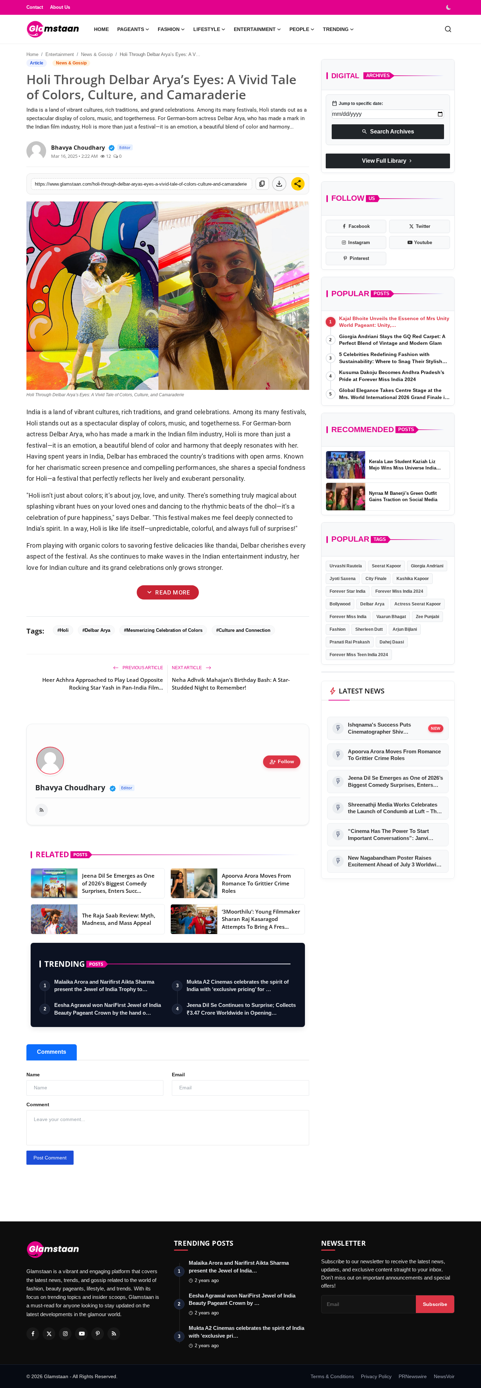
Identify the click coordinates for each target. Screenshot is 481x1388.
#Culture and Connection (243, 630)
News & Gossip (97, 54)
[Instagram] (65, 1333)
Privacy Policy (376, 1376)
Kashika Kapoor (412, 578)
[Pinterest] (97, 1333)
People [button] (299, 29)
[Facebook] (32, 1333)
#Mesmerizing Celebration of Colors (163, 630)
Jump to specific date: (357, 103)
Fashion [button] (169, 29)
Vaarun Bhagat (391, 616)
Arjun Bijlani (405, 629)
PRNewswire (413, 1376)
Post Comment (50, 1157)
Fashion (337, 629)
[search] (448, 29)
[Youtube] (81, 1333)
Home (101, 29)
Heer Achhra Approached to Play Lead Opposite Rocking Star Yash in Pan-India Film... (102, 683)
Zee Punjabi (427, 616)
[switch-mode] (449, 7)
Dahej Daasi (392, 642)
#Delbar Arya (96, 630)
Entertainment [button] (255, 29)
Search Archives (388, 131)
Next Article (187, 667)
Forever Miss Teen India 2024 (359, 654)
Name (33, 1074)
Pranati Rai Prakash (350, 642)
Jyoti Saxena (343, 578)
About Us (60, 7)
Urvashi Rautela (346, 566)
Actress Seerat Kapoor (417, 604)
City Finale (376, 578)
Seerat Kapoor (386, 566)
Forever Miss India (348, 616)
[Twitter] (49, 1333)
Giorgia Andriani (427, 566)
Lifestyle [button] (206, 29)
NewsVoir (444, 1376)
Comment (37, 1104)
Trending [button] (336, 29)
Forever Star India (348, 591)
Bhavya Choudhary (70, 787)
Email (178, 1074)
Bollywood (340, 604)
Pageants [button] (130, 29)
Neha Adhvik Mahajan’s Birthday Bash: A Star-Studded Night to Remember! (231, 683)
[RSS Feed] (41, 810)
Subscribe (435, 1304)
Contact (34, 7)
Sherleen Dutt (369, 629)
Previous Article (142, 667)
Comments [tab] (51, 1052)
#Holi (63, 630)
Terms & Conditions (332, 1376)
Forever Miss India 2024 (399, 591)
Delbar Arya (372, 604)
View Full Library (387, 160)
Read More (167, 592)
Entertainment (59, 54)
